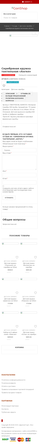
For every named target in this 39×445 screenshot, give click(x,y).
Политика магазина (15, 98)
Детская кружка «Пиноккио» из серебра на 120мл (10, 265)
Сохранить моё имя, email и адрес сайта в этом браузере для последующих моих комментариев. (18, 190)
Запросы (10, 101)
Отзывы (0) (25, 93)
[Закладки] (4, 83)
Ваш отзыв (7, 153)
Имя (5, 171)
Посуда (14, 26)
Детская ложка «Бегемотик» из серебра (28, 265)
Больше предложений (16, 96)
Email (5, 178)
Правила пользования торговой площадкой (18, 389)
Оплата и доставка (8, 386)
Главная (7, 26)
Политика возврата (9, 383)
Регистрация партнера (10, 406)
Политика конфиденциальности (13, 380)
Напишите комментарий (28, 75)
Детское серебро (26, 26)
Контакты (5, 409)
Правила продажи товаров (11, 392)
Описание (10, 93)
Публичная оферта (9, 412)
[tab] (9, 93)
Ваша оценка (8, 146)
